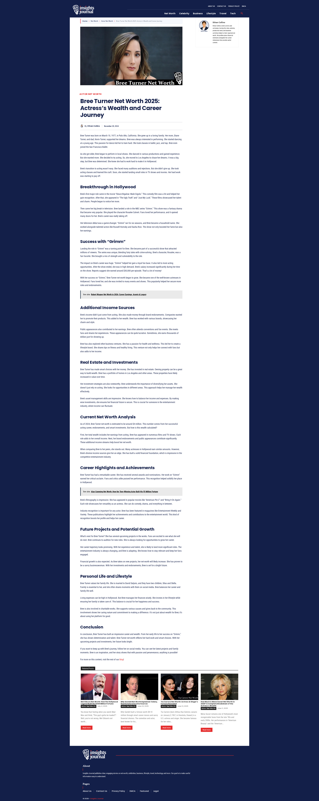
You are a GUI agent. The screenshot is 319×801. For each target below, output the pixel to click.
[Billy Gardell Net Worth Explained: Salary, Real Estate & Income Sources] (139, 687)
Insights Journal (96, 798)
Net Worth (94, 21)
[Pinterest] (174, 126)
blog (121, 659)
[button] (242, 13)
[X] (168, 126)
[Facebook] (162, 126)
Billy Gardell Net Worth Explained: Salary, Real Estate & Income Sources (139, 703)
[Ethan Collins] (82, 126)
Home (84, 21)
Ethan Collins (93, 126)
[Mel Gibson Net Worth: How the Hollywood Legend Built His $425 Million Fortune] (99, 687)
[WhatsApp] (179, 126)
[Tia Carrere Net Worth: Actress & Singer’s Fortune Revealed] (179, 687)
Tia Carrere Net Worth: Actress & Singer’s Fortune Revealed (179, 703)
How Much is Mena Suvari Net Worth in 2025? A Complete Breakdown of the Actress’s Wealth (218, 704)
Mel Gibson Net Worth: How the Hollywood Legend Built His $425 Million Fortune (99, 703)
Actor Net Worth (107, 21)
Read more (87, 728)
